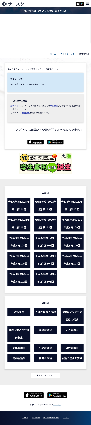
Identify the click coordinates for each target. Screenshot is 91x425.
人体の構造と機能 (45, 312)
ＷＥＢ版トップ (68, 53)
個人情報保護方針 (51, 417)
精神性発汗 (15, 105)
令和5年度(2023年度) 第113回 (45, 205)
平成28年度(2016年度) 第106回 (72, 241)
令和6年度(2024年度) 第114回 (19, 205)
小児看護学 (45, 348)
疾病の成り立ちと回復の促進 (72, 315)
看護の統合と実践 (72, 358)
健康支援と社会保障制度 (19, 333)
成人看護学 (72, 330)
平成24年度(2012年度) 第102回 (19, 277)
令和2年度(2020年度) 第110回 (45, 223)
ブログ (66, 417)
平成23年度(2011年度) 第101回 (45, 277)
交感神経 (54, 105)
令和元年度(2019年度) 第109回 (72, 223)
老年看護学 (19, 348)
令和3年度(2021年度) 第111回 (19, 223)
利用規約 (36, 417)
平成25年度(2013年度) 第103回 (72, 259)
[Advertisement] (45, 34)
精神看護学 (19, 358)
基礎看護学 (45, 330)
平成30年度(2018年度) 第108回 (19, 241)
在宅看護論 (45, 358)
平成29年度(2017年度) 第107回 (45, 241)
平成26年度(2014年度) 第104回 (45, 259)
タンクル (57, 404)
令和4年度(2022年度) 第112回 (72, 205)
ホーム (53, 53)
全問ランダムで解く (45, 375)
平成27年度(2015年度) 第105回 (19, 259)
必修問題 (19, 312)
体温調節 (26, 112)
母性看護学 (72, 348)
